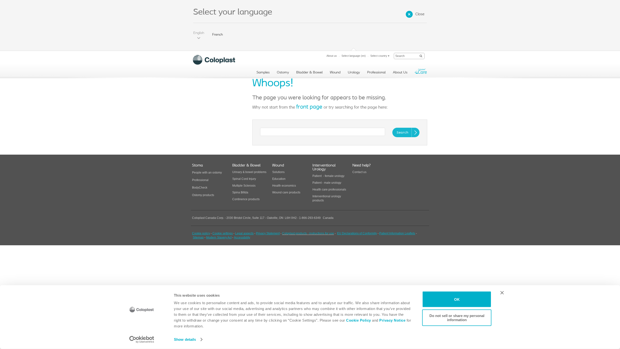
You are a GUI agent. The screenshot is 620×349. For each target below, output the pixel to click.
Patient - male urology (327, 182)
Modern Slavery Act (219, 237)
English (198, 33)
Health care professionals (329, 189)
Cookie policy (201, 233)
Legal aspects (244, 233)
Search (403, 133)
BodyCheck (199, 187)
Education (279, 179)
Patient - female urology (328, 176)
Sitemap (198, 237)
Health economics (284, 185)
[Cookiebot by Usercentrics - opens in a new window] (142, 339)
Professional (200, 180)
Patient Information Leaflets (397, 233)
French (217, 35)
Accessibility (242, 237)
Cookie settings (222, 233)
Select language (353, 55)
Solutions (278, 172)
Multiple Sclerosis (244, 185)
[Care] (421, 72)
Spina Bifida (240, 192)
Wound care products (286, 192)
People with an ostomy (207, 172)
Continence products (246, 199)
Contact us (359, 172)
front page (309, 107)
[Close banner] (502, 292)
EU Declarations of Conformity (357, 233)
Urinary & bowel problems (249, 172)
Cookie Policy (358, 320)
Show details (185, 339)
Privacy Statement (268, 233)
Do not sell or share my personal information (456, 317)
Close (419, 14)
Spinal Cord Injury (244, 179)
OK (457, 299)
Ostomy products (203, 195)
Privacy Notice (392, 320)
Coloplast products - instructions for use (308, 233)
